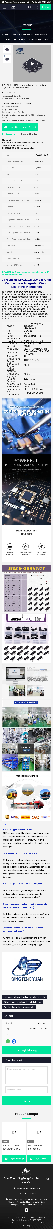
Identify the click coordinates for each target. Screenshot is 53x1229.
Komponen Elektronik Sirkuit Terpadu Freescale (24, 997)
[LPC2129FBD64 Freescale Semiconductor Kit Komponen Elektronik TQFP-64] (39, 1132)
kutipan (45, 7)
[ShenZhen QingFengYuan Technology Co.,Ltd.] (13, 7)
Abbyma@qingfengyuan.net (17, 2)
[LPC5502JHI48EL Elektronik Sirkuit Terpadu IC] (14, 1132)
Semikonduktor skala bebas (33, 35)
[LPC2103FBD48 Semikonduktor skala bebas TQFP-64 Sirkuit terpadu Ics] (32, 63)
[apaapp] (7, 1041)
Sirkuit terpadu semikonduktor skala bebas (22, 1002)
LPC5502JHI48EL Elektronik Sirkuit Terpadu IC (12, 1147)
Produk (15, 35)
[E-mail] (14, 1041)
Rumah (5, 35)
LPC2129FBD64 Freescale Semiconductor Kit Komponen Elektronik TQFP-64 (38, 1147)
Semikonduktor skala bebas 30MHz (19, 1007)
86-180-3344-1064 (42, 2)
